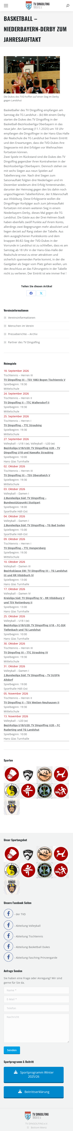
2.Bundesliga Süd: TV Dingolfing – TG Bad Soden (34, 525)
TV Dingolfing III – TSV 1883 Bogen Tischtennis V (34, 379)
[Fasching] (44, 774)
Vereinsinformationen (21, 317)
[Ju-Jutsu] (12, 791)
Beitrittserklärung (36, 1092)
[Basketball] (28, 774)
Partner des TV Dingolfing (24, 342)
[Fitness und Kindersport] (61, 774)
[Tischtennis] (61, 791)
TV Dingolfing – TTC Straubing (23, 425)
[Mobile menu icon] (6, 5)
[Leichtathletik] (28, 791)
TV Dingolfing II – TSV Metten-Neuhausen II (31, 702)
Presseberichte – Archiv (22, 334)
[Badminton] (12, 774)
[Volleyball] (12, 807)
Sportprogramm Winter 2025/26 (36, 1074)
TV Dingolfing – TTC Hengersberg (25, 548)
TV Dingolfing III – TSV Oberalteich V (27, 475)
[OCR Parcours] (44, 791)
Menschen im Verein (21, 326)
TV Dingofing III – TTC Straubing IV (26, 652)
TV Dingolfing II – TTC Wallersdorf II (26, 402)
